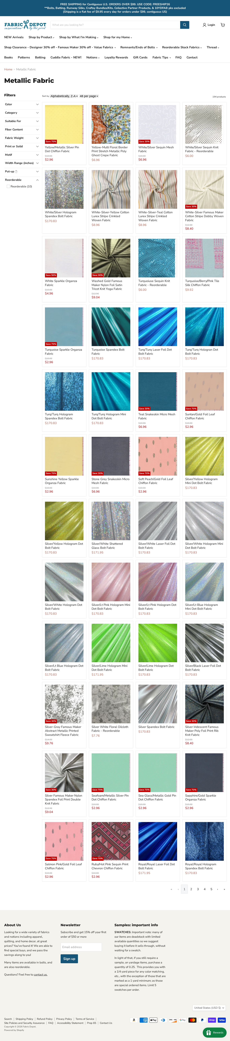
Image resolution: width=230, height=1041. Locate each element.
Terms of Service (85, 1019)
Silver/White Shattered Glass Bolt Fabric (107, 546)
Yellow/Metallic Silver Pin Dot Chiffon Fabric (62, 149)
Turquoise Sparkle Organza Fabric (63, 352)
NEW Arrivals (14, 37)
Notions (92, 57)
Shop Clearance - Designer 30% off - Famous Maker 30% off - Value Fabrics (59, 47)
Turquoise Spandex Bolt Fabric (108, 352)
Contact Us (106, 1023)
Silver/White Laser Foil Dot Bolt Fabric (156, 546)
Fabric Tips (161, 57)
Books (8, 57)
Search (8, 1019)
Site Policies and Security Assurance (24, 1023)
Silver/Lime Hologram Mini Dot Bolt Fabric (109, 668)
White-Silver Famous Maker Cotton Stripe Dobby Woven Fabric (204, 216)
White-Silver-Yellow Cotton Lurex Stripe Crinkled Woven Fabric (110, 216)
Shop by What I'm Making (78, 37)
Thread (212, 47)
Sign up (69, 958)
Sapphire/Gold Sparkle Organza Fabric (200, 798)
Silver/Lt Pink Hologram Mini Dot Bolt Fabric (111, 607)
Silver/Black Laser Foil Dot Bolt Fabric (203, 668)
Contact (192, 57)
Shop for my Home (117, 37)
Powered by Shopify (14, 1030)
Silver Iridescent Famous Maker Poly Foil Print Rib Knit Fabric (202, 731)
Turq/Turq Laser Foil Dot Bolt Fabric (155, 352)
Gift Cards (140, 57)
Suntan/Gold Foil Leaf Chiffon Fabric (200, 416)
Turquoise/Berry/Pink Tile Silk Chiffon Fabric (202, 283)
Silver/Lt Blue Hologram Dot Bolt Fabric (64, 668)
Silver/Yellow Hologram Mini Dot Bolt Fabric (201, 481)
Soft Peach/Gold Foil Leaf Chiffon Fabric (155, 481)
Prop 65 (91, 1023)
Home (8, 69)
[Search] (184, 25)
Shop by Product (41, 37)
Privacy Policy (64, 1019)
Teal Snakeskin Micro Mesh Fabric (156, 416)
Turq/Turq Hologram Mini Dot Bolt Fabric (109, 416)
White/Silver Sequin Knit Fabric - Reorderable (201, 149)
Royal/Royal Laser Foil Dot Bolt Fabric (156, 866)
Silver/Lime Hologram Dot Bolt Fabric (156, 668)
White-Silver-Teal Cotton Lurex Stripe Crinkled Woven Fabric (155, 216)
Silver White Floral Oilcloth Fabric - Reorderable (110, 729)
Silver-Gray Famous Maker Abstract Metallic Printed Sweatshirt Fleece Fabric (63, 731)
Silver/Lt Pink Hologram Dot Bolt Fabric (157, 607)
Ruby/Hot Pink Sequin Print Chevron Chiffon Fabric (110, 866)
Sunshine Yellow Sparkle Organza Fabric (62, 481)
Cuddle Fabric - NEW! (66, 57)
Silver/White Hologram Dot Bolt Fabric (63, 607)
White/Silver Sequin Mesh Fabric (156, 149)
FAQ (178, 57)
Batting (40, 57)
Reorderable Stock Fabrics (181, 47)
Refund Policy (45, 1019)
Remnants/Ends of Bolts (138, 47)
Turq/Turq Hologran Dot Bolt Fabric (201, 352)
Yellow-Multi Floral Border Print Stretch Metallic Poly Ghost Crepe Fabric (110, 151)
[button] (210, 25)
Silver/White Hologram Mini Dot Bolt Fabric (204, 546)
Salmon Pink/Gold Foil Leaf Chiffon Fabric (63, 866)
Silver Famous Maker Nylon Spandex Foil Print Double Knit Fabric (63, 799)
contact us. (40, 975)
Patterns (24, 57)
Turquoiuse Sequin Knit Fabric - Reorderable (154, 283)
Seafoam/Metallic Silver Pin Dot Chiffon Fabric (110, 798)
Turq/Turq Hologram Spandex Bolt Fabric (59, 416)
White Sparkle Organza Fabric (61, 283)
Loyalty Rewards (116, 57)
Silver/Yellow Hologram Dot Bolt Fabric (64, 546)
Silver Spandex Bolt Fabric (156, 727)
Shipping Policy (24, 1019)
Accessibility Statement (70, 1023)
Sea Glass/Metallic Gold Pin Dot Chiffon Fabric (157, 798)
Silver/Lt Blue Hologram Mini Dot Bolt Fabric (201, 607)
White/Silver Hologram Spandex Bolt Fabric (60, 214)
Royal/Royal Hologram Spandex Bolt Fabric (200, 866)
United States (207, 1008)
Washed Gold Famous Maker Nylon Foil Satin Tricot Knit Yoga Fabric (107, 285)
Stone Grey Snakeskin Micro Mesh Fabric (110, 481)
